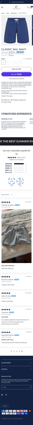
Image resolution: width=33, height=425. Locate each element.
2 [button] (14, 351)
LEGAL (4, 369)
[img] (5, 202)
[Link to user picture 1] (16, 236)
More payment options (16, 78)
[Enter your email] (30, 387)
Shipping (10, 53)
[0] (30, 7)
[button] (8, 163)
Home (3, 13)
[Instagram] (7, 395)
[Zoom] (28, 18)
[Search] (27, 7)
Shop (7, 13)
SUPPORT (6, 363)
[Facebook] (3, 395)
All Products (14, 13)
